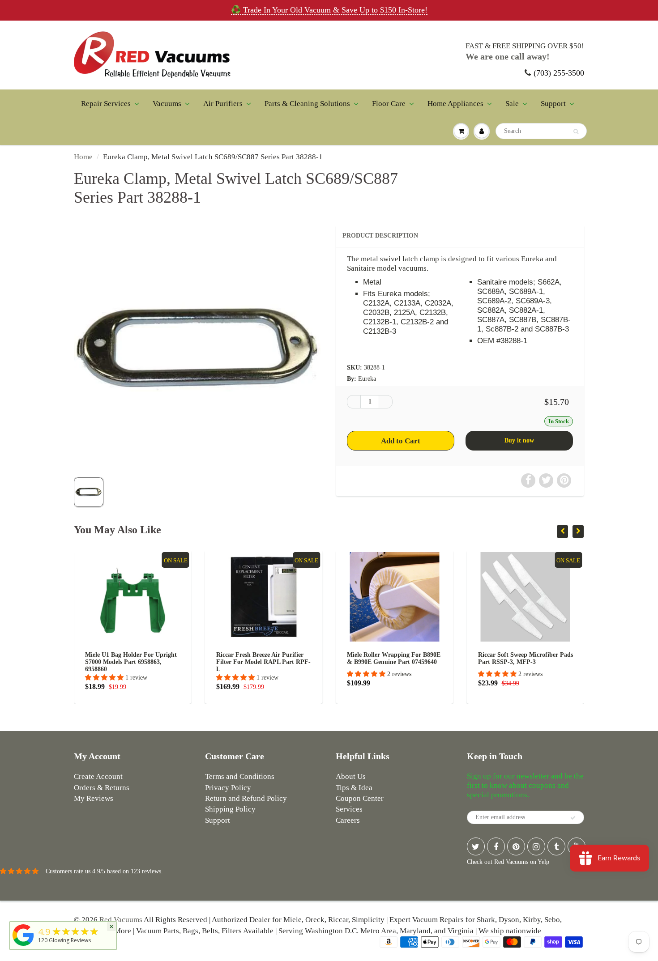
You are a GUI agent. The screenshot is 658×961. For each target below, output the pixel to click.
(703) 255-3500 (559, 72)
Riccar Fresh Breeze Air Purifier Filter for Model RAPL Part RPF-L (188, 661)
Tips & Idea (354, 787)
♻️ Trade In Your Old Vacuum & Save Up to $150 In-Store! (329, 9)
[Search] (576, 131)
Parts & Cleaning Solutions (307, 103)
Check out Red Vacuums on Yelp (508, 862)
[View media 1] (88, 492)
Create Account (98, 776)
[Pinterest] (516, 846)
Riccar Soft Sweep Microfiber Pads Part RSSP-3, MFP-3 (449, 658)
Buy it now (519, 440)
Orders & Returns (101, 787)
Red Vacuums (120, 919)
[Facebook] (496, 846)
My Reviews (93, 798)
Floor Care (389, 103)
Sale (512, 103)
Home (83, 157)
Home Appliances (455, 103)
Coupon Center (360, 798)
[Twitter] (476, 846)
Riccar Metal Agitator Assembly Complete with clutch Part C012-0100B (580, 661)
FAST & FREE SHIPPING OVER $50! (525, 46)
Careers (348, 820)
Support (553, 103)
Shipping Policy (230, 809)
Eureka (367, 378)
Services (349, 809)
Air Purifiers (223, 103)
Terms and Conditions (239, 776)
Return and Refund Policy (246, 798)
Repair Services (106, 103)
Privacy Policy (228, 787)
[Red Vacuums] (23, 946)
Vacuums (167, 103)
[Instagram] (536, 846)
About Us (351, 776)
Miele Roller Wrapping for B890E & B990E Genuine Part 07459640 (318, 658)
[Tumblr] (556, 846)
